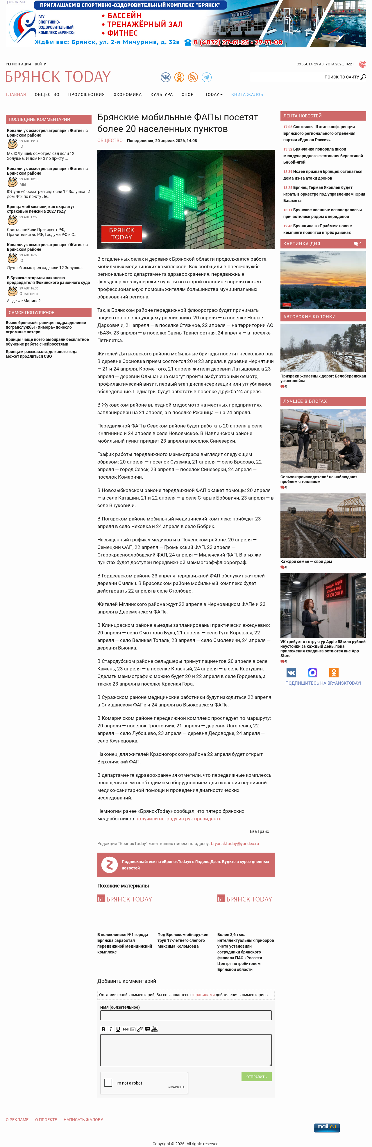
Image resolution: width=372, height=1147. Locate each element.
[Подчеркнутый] (118, 1029)
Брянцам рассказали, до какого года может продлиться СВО (42, 354)
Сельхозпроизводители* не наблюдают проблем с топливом (318, 479)
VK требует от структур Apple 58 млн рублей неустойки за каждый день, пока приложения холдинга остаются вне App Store (323, 648)
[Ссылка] (140, 1029)
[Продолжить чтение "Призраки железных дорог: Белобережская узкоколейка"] (323, 348)
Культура (162, 94)
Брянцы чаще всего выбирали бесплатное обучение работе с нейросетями (47, 341)
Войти (40, 64)
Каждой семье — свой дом (306, 561)
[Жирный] (103, 1029)
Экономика (128, 94)
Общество (47, 94)
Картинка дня (302, 243)
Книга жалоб (247, 94)
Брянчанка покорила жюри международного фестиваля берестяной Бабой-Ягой (323, 155)
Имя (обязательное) (120, 1007)
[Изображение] (132, 1029)
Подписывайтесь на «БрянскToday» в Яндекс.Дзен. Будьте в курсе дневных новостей (195, 864)
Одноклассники (334, 672)
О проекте (46, 1119)
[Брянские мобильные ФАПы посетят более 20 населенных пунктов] (186, 199)
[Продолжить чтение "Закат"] (323, 280)
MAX (312, 672)
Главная (16, 94)
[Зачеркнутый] (125, 1029)
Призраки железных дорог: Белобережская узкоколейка (323, 378)
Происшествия (86, 94)
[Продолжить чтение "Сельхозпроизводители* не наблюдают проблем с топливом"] (323, 441)
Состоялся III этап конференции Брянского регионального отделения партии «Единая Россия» (319, 133)
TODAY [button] (212, 94)
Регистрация (18, 64)
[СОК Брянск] (186, 23)
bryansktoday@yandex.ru (235, 843)
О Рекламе (17, 1119)
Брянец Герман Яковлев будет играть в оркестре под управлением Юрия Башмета (324, 194)
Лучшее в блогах (305, 401)
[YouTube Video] (154, 1029)
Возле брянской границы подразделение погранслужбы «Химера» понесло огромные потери (46, 327)
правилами (204, 994)
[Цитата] (147, 1029)
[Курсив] (111, 1029)
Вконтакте (291, 672)
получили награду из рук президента (178, 819)
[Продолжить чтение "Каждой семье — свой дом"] (323, 525)
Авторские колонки (309, 316)
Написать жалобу (83, 1119)
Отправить (256, 1077)
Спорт (189, 94)
